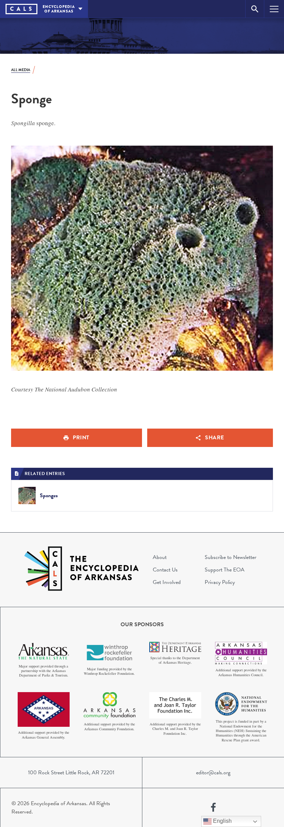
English (222, 821)
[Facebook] (213, 807)
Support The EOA (225, 570)
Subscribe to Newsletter (230, 557)
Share (214, 437)
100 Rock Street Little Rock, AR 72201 (71, 772)
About (160, 557)
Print (81, 437)
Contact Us (165, 570)
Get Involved (167, 582)
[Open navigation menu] (274, 9)
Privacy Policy (220, 582)
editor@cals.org (213, 772)
